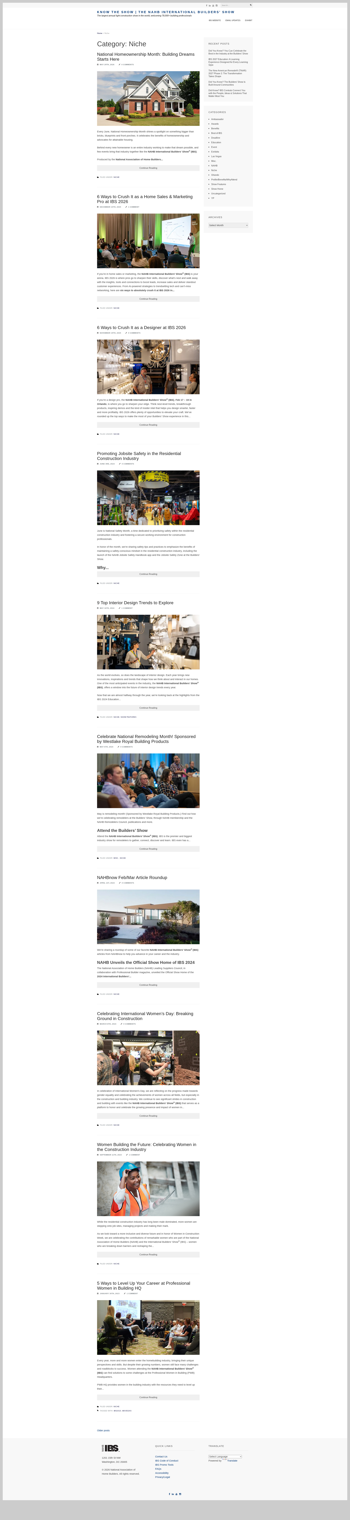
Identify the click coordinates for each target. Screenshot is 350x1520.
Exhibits (215, 152)
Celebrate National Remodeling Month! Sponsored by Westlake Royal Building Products (146, 739)
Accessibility (162, 1473)
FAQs (158, 1469)
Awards (215, 124)
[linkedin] (210, 5)
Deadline (215, 138)
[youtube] (213, 5)
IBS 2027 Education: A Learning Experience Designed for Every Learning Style (228, 62)
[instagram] (217, 5)
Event (214, 147)
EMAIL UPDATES (232, 20)
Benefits (215, 128)
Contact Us (161, 1456)
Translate (232, 1460)
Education (216, 142)
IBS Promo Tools (164, 1464)
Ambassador (217, 119)
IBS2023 (117, 1411)
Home (99, 33)
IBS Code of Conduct (166, 1460)
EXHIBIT (248, 20)
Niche (116, 177)
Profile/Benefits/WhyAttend (224, 179)
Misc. (116, 858)
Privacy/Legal (162, 1477)
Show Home (217, 189)
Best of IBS (216, 133)
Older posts (103, 1430)
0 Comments (128, 65)
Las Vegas (216, 156)
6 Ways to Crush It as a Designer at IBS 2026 (141, 327)
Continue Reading (148, 168)
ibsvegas (127, 1411)
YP (212, 198)
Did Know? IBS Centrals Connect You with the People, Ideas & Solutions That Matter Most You (227, 93)
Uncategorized (218, 193)
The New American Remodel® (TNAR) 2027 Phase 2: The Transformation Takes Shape (227, 73)
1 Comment (133, 207)
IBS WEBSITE (215, 20)
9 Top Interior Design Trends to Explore (135, 602)
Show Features (128, 717)
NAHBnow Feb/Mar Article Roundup (132, 877)
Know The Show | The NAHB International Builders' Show (166, 12)
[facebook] (206, 5)
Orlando (215, 175)
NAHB (214, 166)
